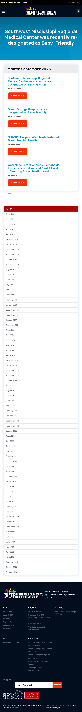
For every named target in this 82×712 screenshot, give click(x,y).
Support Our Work (73, 2)
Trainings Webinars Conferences (35, 669)
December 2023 (12, 370)
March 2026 (10, 234)
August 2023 (11, 391)
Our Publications (34, 658)
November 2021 (12, 471)
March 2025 (10, 295)
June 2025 (10, 280)
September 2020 (12, 527)
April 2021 (10, 497)
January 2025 (11, 305)
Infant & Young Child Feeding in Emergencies (40, 644)
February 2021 (11, 507)
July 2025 (10, 275)
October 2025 (11, 260)
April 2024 (10, 350)
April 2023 (10, 406)
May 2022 (10, 451)
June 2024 (10, 340)
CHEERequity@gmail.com (15, 2)
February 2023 (12, 411)
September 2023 (12, 386)
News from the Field (11, 643)
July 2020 (10, 537)
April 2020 (10, 552)
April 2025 (10, 290)
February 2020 (12, 562)
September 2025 (12, 265)
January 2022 (11, 461)
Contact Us (7, 622)
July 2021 (10, 486)
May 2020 (10, 547)
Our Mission (7, 612)
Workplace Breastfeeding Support (38, 663)
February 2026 (12, 239)
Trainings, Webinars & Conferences (36, 628)
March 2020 (10, 557)
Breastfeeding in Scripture (39, 655)
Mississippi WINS (34, 624)
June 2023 (10, 401)
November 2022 (12, 426)
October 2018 (11, 572)
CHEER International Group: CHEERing (65, 613)
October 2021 (11, 476)
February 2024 (12, 360)
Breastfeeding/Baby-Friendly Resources (40, 650)
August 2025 (11, 270)
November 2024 (12, 315)
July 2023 (10, 396)
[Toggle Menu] (3, 12)
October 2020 (11, 522)
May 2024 (10, 345)
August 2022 (11, 436)
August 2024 (11, 330)
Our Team (6, 618)
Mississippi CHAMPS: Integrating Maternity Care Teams (39, 617)
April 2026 (10, 229)
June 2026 (10, 224)
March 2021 (10, 502)
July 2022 (10, 441)
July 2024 (10, 335)
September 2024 (12, 325)
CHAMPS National (35, 612)
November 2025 (12, 254)
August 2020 (11, 532)
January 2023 (11, 416)
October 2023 (11, 381)
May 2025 (10, 285)
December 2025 (12, 249)
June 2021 (10, 491)
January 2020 (11, 567)
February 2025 (12, 300)
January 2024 (11, 365)
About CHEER (8, 615)
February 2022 (12, 456)
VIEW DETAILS (17, 95)
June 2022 (10, 446)
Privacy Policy (14, 708)
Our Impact (7, 629)
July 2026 (10, 219)
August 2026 (11, 214)
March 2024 (10, 355)
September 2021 (12, 481)
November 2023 (12, 376)
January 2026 (11, 244)
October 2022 (11, 431)
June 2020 (10, 542)
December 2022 (12, 421)
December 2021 (12, 466)
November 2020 (12, 517)
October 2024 (11, 320)
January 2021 (11, 512)
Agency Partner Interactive (55, 705)
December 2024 (12, 310)
